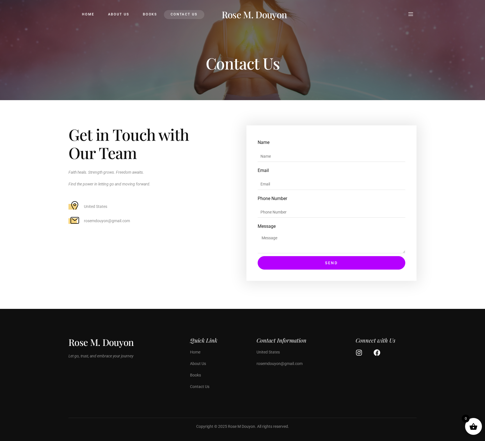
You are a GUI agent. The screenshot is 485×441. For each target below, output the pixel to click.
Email (263, 170)
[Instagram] (359, 352)
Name (263, 142)
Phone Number (272, 198)
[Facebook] (377, 352)
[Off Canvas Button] (411, 14)
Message (267, 226)
